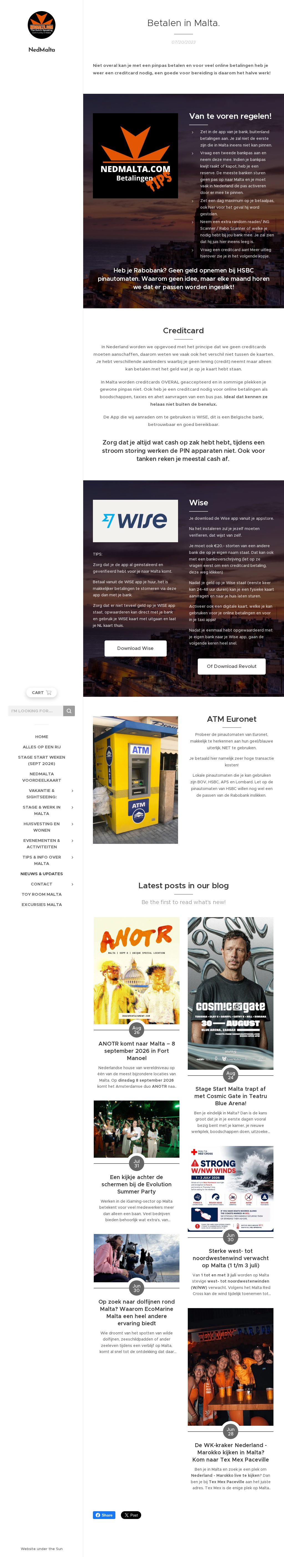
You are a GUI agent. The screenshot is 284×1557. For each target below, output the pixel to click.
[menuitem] (42, 736)
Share (107, 1515)
